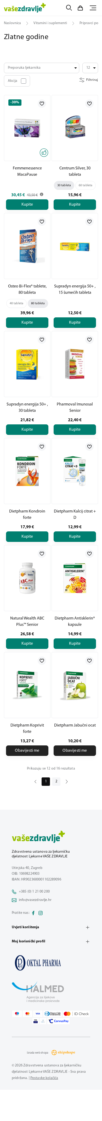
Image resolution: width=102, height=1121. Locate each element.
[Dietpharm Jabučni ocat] (75, 685)
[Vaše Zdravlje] (25, 8)
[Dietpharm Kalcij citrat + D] (75, 471)
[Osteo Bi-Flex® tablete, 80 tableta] (27, 246)
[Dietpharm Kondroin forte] (27, 471)
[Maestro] (17, 1014)
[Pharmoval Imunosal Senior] (75, 364)
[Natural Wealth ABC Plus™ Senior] (27, 578)
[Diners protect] (43, 1021)
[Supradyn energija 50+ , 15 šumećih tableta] (75, 246)
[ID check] (76, 1014)
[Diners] (52, 1014)
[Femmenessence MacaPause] (27, 128)
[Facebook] (33, 913)
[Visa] (38, 1014)
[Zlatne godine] (51, 962)
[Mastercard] (27, 1014)
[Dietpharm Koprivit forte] (27, 685)
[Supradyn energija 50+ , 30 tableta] (27, 364)
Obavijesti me (27, 751)
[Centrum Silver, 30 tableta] (75, 128)
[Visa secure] (35, 1021)
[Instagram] (40, 913)
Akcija (12, 81)
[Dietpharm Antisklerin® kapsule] (75, 578)
